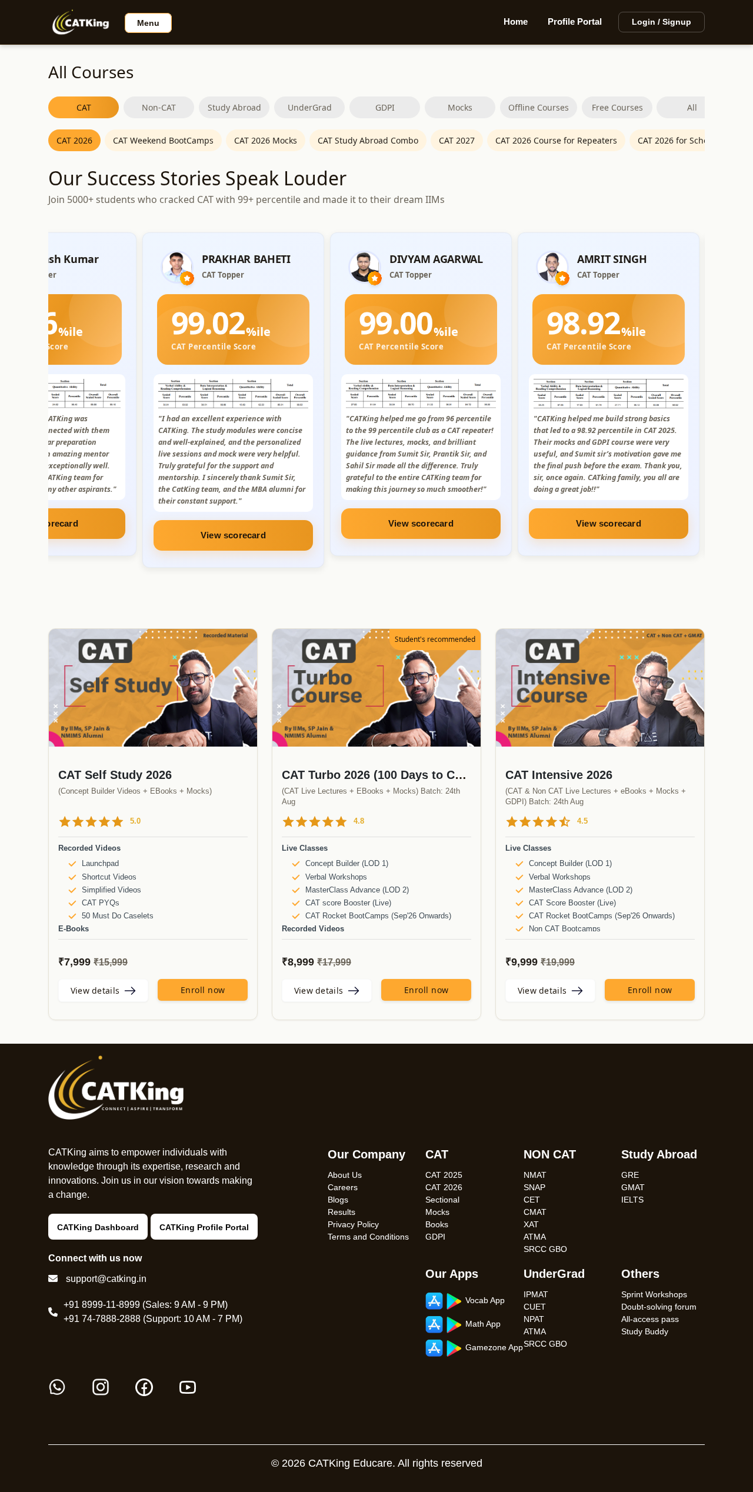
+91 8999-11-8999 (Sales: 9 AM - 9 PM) (146, 1305)
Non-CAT (159, 107)
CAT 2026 (74, 140)
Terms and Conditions (368, 1236)
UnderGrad (310, 107)
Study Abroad (234, 107)
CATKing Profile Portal (204, 1227)
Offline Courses (538, 107)
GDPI (385, 107)
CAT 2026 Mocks (265, 140)
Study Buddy (644, 1331)
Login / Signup (661, 21)
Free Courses (617, 107)
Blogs (338, 1199)
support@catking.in (106, 1279)
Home (516, 21)
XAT (531, 1224)
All (692, 107)
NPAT (534, 1319)
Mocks (460, 107)
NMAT (535, 1175)
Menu (148, 23)
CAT (83, 107)
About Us (345, 1175)
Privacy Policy (353, 1224)
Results (341, 1212)
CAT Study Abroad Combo (368, 140)
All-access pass (650, 1319)
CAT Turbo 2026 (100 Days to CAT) (378, 774)
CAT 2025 (443, 1175)
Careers (343, 1187)
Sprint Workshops (654, 1294)
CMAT (535, 1212)
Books (436, 1224)
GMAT (633, 1187)
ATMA (535, 1236)
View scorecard (233, 523)
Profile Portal (575, 21)
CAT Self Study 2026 (115, 774)
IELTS (632, 1199)
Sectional (442, 1199)
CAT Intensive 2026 (558, 774)
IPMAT (536, 1294)
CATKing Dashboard (98, 1227)
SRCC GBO (545, 1249)
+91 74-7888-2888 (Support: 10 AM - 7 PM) (153, 1319)
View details (95, 990)
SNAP (534, 1187)
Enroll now (203, 989)
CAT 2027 (457, 140)
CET (532, 1199)
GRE (630, 1175)
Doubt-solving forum (659, 1306)
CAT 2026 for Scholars (680, 140)
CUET (535, 1306)
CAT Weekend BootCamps (163, 140)
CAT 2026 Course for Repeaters (556, 140)
